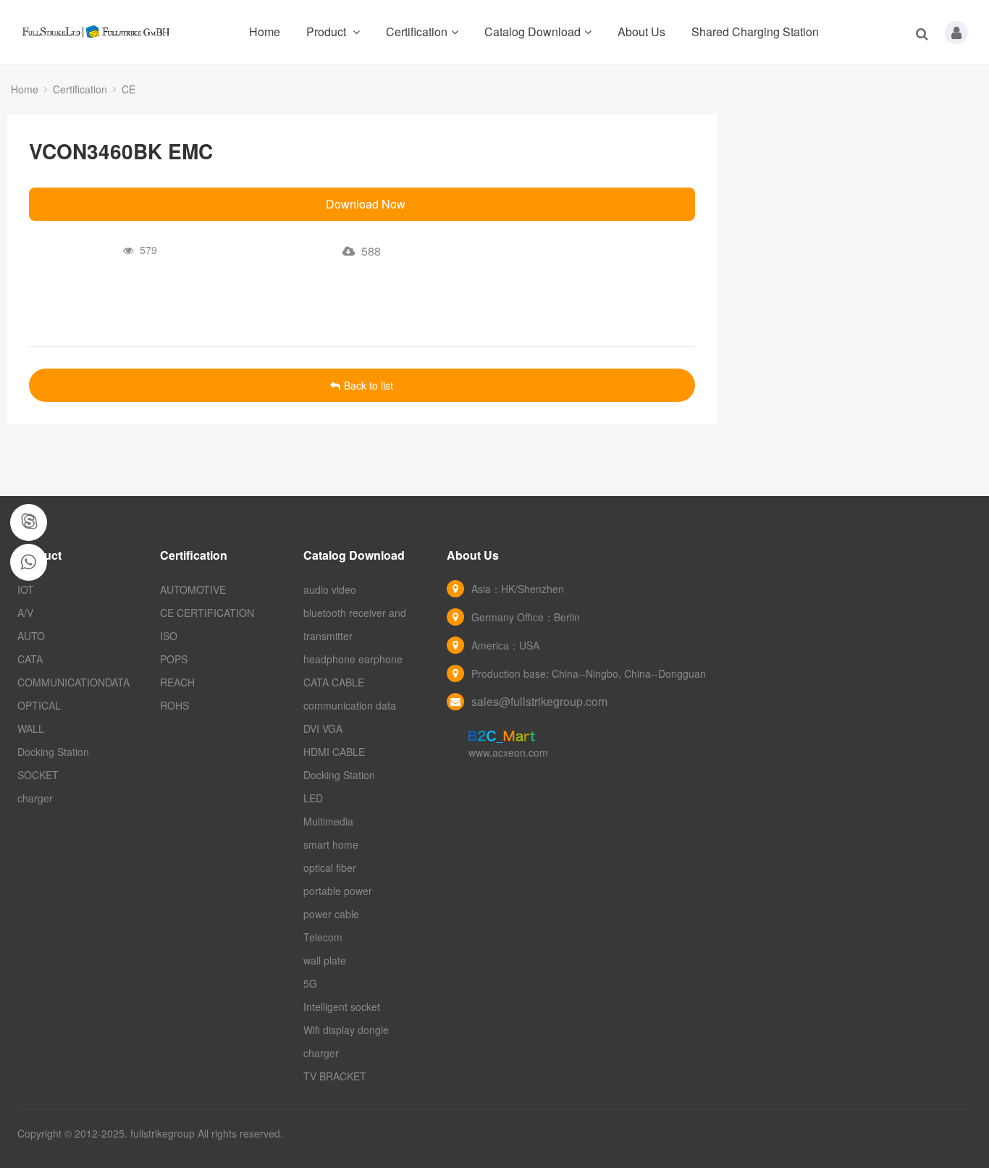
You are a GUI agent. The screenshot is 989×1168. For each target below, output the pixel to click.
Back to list (368, 385)
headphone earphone (353, 659)
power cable (331, 914)
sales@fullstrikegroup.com (539, 701)
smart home (330, 844)
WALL (30, 728)
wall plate (324, 960)
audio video (329, 589)
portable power (337, 890)
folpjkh (29, 522)
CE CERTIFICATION (207, 612)
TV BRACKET (334, 1076)
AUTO (31, 636)
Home (264, 31)
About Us (641, 31)
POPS (174, 659)
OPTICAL (39, 705)
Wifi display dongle (346, 1029)
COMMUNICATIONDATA (73, 682)
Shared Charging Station (755, 31)
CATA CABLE (333, 682)
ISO (168, 636)
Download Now (365, 204)
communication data (349, 705)
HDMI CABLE (334, 751)
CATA (30, 659)
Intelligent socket (341, 1006)
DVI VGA (322, 728)
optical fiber (329, 867)
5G (310, 983)
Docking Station (53, 751)
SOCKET (38, 775)
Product (327, 31)
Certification (416, 31)
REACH (177, 682)
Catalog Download (532, 31)
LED (313, 798)
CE (128, 89)
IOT (25, 589)
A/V (25, 612)
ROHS (174, 705)
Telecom (322, 937)
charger (35, 798)
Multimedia (328, 821)
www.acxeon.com (508, 752)
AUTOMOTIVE (193, 589)
